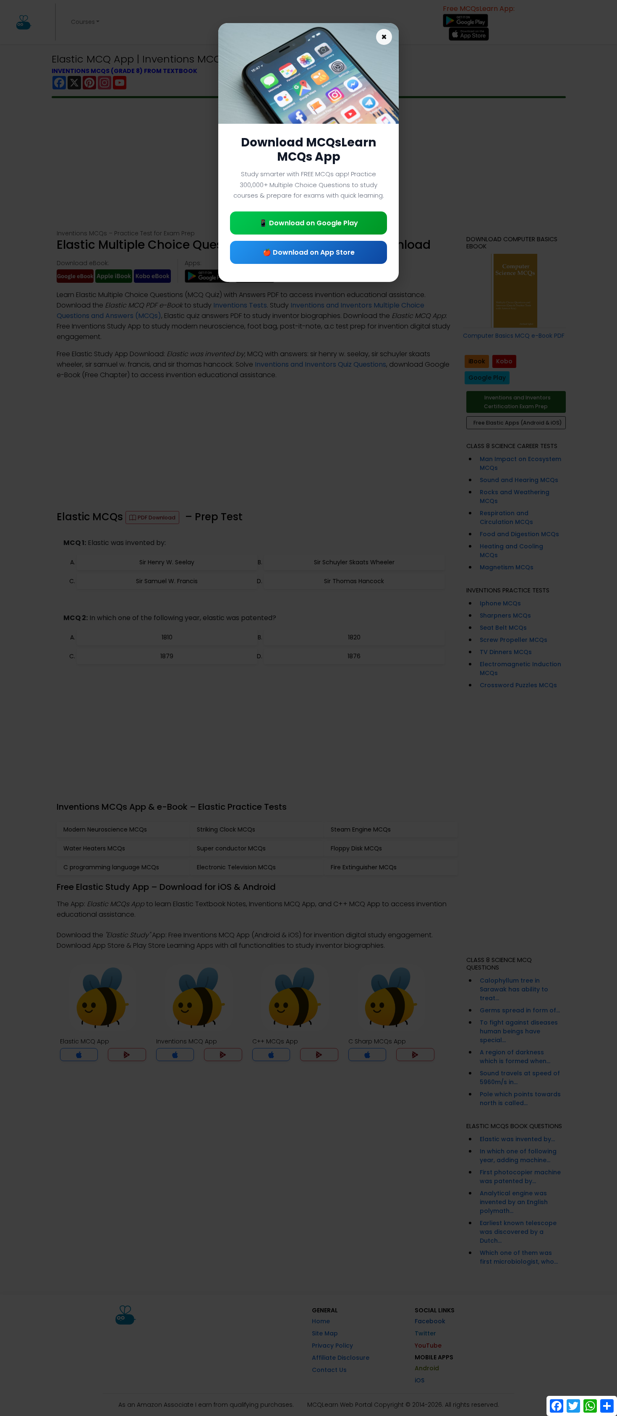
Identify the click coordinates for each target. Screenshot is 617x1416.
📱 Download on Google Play (308, 223)
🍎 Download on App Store (309, 252)
